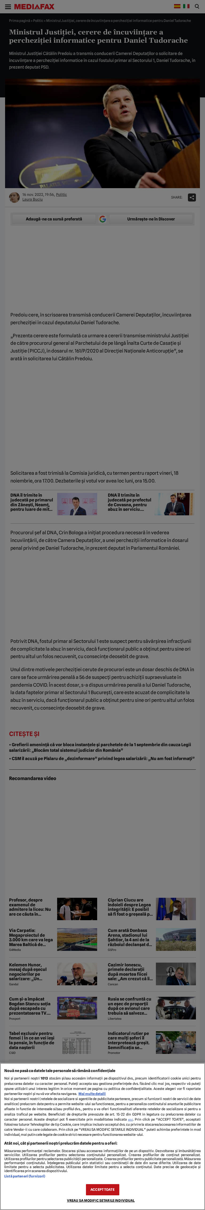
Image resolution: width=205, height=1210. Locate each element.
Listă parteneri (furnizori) (24, 1176)
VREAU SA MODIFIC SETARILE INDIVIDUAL (101, 1201)
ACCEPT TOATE (102, 1190)
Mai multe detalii (92, 1094)
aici (130, 1119)
